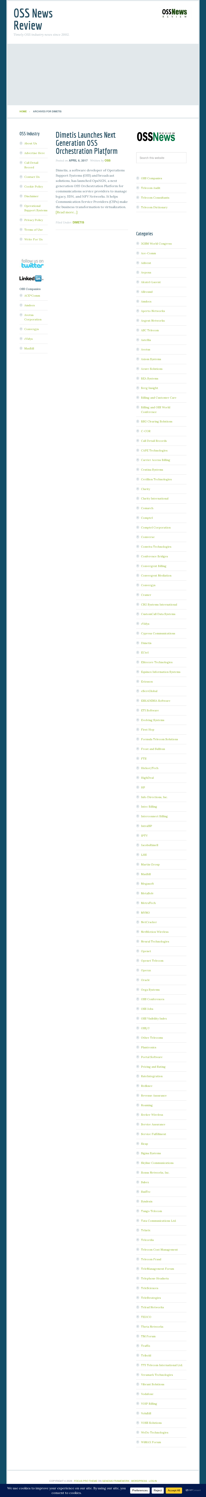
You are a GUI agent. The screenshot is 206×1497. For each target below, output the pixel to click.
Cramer (146, 595)
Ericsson (147, 681)
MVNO (145, 912)
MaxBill (146, 874)
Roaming (147, 1105)
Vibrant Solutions (152, 1384)
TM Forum (148, 1336)
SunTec (145, 1192)
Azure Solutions (152, 369)
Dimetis (78, 222)
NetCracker (149, 922)
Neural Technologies (155, 941)
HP (143, 787)
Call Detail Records (154, 441)
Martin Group (150, 864)
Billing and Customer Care (158, 397)
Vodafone (147, 1394)
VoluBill (146, 1413)
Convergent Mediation (156, 575)
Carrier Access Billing (155, 460)
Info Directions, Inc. (154, 797)
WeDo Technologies (154, 1432)
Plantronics (148, 1047)
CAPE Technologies (154, 450)
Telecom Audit (150, 188)
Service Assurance (153, 1124)
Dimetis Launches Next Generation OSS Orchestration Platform (87, 142)
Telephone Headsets (155, 1278)
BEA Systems (149, 378)
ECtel (144, 652)
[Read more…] (66, 212)
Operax (146, 970)
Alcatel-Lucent (151, 282)
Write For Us (33, 239)
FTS (143, 758)
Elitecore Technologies (157, 662)
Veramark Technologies (157, 1375)
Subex (145, 1182)
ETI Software (150, 710)
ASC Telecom (150, 330)
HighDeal (147, 778)
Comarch (147, 508)
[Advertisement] (103, 75)
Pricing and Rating (153, 1067)
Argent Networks (153, 320)
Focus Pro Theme (85, 1480)
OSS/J (145, 1028)
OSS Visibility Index (154, 1018)
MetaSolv (147, 893)
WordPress (139, 1480)
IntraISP (146, 826)
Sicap (144, 1144)
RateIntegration (152, 1076)
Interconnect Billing (154, 816)
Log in (153, 1480)
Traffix (145, 1346)
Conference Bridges (154, 556)
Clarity (145, 489)
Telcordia (147, 1240)
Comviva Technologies (156, 546)
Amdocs (146, 301)
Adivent (146, 263)
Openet (146, 951)
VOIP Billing (149, 1403)
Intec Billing (149, 806)
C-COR (145, 431)
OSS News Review (33, 19)
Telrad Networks (152, 1307)
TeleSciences (149, 1288)
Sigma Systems (151, 1153)
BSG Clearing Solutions (156, 421)
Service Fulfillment (153, 1134)
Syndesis (146, 1201)
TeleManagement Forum (157, 1269)
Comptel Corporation (156, 527)
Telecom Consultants (155, 197)
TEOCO (146, 1317)
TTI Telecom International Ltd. (162, 1365)
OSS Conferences (152, 999)
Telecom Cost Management (159, 1249)
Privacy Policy (33, 220)
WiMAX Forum (151, 1442)
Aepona (146, 272)
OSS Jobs (147, 1009)
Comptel (147, 518)
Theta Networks (152, 1326)
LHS (144, 855)
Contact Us (32, 177)
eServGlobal (149, 691)
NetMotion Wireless (155, 932)
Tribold (146, 1355)
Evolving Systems (152, 720)
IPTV (144, 835)
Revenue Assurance (154, 1095)
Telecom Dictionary (154, 207)
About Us (30, 143)
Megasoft (147, 883)
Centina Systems (152, 469)
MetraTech (148, 903)
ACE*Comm (32, 295)
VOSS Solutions (151, 1423)
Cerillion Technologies (156, 479)
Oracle (145, 980)
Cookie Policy (33, 186)
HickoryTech (149, 768)
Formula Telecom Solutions (159, 739)
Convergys (148, 585)
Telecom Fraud (151, 1259)
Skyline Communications (157, 1163)
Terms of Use (33, 229)
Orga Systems (150, 989)
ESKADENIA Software (155, 701)
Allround (146, 292)
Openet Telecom (152, 960)
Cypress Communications (158, 633)
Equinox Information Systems (160, 672)
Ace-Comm (148, 253)
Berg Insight (149, 388)
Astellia (146, 340)
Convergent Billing (153, 566)
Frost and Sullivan (153, 749)
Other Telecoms (152, 1037)
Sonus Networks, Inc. (155, 1172)
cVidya (145, 623)
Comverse (148, 537)
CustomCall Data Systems (158, 614)
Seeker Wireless (152, 1114)
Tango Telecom (151, 1211)
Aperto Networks (153, 311)
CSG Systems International (159, 604)
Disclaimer (31, 196)
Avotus (145, 349)
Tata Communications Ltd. (158, 1221)
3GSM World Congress (156, 243)
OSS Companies (151, 178)
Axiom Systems (151, 359)
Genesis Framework (115, 1480)
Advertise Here (34, 153)
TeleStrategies (151, 1298)
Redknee (146, 1086)
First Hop (147, 729)
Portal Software (152, 1057)
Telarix (145, 1230)
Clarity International (154, 498)
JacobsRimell (149, 845)
